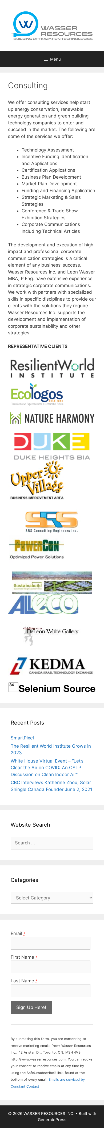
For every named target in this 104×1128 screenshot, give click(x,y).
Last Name (24, 980)
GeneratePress (52, 1119)
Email (18, 933)
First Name (24, 957)
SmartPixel (22, 737)
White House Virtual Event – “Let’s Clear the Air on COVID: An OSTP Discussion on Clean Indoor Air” (47, 767)
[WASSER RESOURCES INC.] (52, 25)
